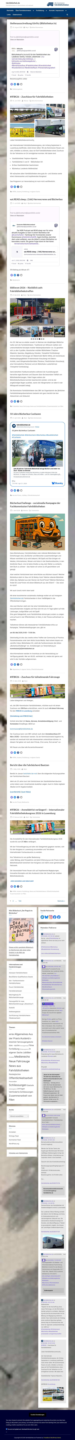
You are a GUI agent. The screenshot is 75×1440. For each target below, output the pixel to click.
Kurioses (11, 1057)
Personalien (13, 1081)
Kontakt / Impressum (56, 10)
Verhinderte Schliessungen (21, 1092)
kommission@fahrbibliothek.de (21, 729)
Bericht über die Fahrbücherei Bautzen (29, 765)
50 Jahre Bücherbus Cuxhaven (25, 414)
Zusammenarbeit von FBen (55, 406)
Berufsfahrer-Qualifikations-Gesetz (21, 977)
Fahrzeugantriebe (24, 1045)
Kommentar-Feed (15, 1140)
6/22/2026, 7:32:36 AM (54, 1260)
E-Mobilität (15, 406)
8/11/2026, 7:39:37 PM (48, 1006)
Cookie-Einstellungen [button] (37, 1414)
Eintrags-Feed (14, 1136)
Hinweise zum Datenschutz (18, 1153)
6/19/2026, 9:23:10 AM (47, 1302)
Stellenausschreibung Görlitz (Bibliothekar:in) (33, 23)
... (6, 1431)
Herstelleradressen (15, 991)
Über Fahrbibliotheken (23, 10)
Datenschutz (17, 14)
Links (9, 14)
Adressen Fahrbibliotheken (18, 973)
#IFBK (14, 191)
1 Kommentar (35, 511)
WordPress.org (14, 1144)
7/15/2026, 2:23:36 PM (47, 1203)
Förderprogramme (24, 1049)
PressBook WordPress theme (52, 1437)
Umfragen (21, 1089)
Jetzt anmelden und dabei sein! (22, 881)
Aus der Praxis (16, 495)
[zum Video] (26, 792)
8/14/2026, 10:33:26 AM (48, 1051)
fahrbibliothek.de (13, 3)
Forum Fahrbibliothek (16, 987)
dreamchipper (49, 1003)
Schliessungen (18, 1085)
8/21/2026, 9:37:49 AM (47, 936)
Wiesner (26, 101)
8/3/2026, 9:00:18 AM (53, 1115)
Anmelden (12, 1132)
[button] (12, 84)
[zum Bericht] (15, 792)
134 (20, 901)
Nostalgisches (15, 1074)
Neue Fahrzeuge (25, 406)
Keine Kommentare (37, 28)
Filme (31, 1045)
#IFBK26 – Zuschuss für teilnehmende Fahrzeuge (35, 677)
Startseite (10, 10)
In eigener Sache (35, 191)
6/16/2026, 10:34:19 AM (48, 1343)
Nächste (61, 901)
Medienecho (16, 280)
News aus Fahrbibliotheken (38, 406)
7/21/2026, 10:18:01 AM (48, 1140)
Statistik (12, 1008)
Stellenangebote (17, 89)
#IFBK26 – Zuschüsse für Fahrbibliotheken (31, 96)
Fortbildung (40, 10)
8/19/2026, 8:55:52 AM (54, 966)
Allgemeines (16, 669)
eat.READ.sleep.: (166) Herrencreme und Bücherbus (36, 199)
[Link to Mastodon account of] (43, 966)
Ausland (19, 191)
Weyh (27, 27)
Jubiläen (24, 495)
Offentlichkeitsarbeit (34, 495)
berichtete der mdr (30, 773)
